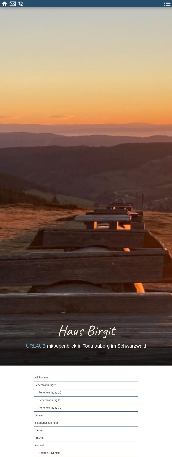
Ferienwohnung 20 (50, 400)
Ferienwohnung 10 (50, 392)
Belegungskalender (46, 422)
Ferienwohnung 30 (50, 407)
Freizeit (39, 437)
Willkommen (42, 377)
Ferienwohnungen (45, 385)
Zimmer (39, 415)
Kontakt (39, 445)
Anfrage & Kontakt (49, 452)
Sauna (38, 430)
